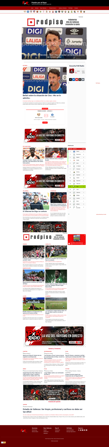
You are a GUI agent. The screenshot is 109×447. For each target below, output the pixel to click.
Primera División (52, 8)
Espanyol (78, 174)
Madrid (77, 157)
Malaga (77, 195)
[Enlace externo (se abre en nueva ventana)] (54, 22)
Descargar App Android (71, 431)
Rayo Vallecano (43, 8)
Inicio (32, 8)
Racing (77, 171)
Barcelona (78, 154)
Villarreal (78, 183)
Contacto (76, 8)
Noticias (36, 8)
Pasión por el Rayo (39, 3)
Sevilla (77, 160)
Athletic (78, 204)
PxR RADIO (45, 122)
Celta (77, 189)
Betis (77, 163)
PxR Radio (70, 8)
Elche (77, 201)
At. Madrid (78, 166)
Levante (78, 198)
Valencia (78, 192)
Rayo (77, 186)
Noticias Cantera (35, 431)
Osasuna (78, 168)
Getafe (77, 177)
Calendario (46, 433)
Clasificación (46, 431)
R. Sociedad (78, 207)
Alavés (77, 151)
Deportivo (78, 180)
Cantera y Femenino (63, 8)
